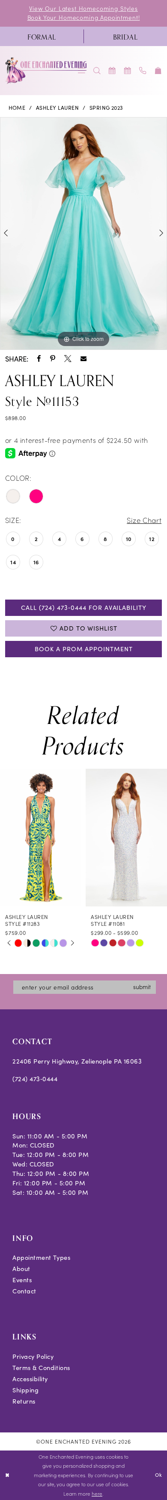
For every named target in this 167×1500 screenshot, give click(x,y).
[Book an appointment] (112, 70)
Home (17, 107)
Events (22, 1279)
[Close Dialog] (7, 1475)
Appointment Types (41, 1257)
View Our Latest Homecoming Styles (83, 8)
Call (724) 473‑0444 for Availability (83, 607)
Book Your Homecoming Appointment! (83, 17)
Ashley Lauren (57, 107)
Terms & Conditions (41, 1367)
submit (142, 987)
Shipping (25, 1390)
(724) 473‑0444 (34, 1078)
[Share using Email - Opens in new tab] (83, 359)
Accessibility (30, 1378)
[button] (158, 70)
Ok (158, 1475)
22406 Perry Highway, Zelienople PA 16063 (77, 1061)
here (97, 1493)
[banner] (46, 70)
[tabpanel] (83, 233)
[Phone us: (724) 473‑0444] (143, 70)
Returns (24, 1401)
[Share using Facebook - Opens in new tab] (39, 358)
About (21, 1268)
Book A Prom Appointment (84, 648)
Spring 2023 (106, 107)
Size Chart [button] (144, 520)
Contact (24, 1291)
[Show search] (97, 70)
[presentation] (40, 837)
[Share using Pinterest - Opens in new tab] (52, 358)
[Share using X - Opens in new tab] (68, 358)
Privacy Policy (33, 1356)
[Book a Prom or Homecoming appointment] (127, 70)
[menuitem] (42, 36)
